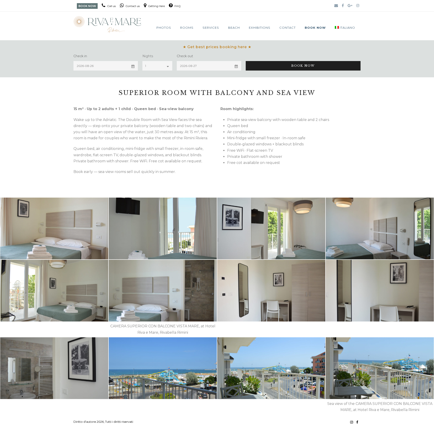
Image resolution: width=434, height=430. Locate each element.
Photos (163, 27)
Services (211, 27)
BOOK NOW (87, 6)
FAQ (177, 6)
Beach (234, 27)
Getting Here (156, 6)
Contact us (132, 6)
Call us (111, 6)
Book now (315, 27)
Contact (287, 27)
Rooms (186, 27)
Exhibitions (259, 27)
